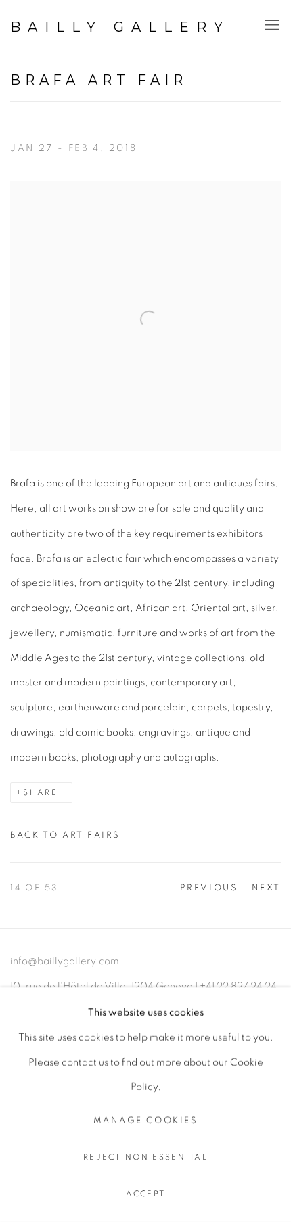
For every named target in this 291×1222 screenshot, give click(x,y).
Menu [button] (271, 26)
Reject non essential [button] (145, 1157)
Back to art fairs (65, 835)
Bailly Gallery (120, 27)
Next (267, 888)
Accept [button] (146, 1194)
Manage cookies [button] (145, 1120)
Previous (209, 888)
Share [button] (40, 792)
